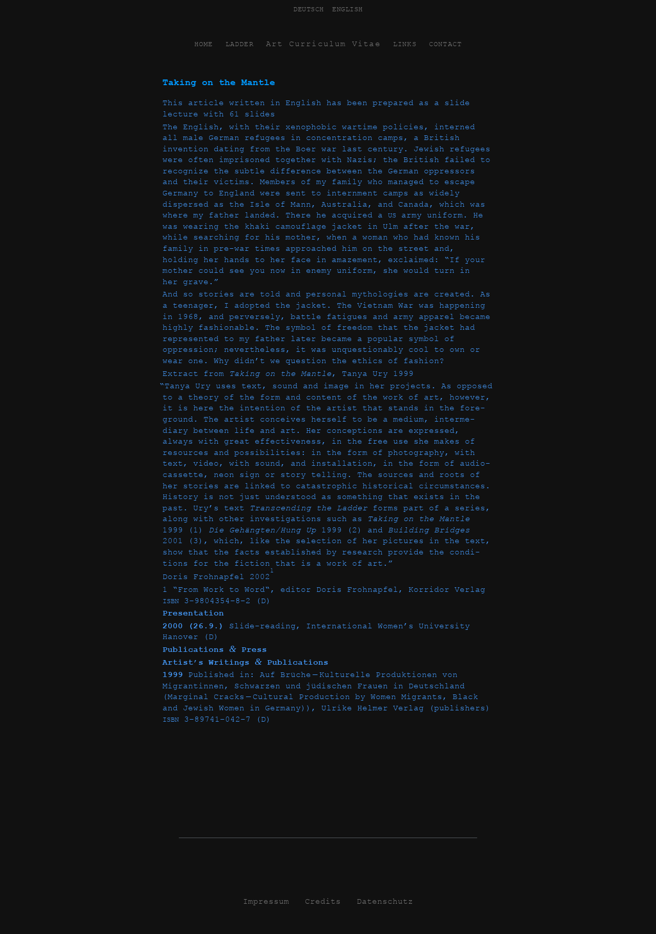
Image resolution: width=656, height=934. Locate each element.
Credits (323, 901)
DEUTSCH (308, 9)
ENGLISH (347, 9)
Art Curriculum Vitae (323, 44)
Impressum (266, 901)
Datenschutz (385, 901)
